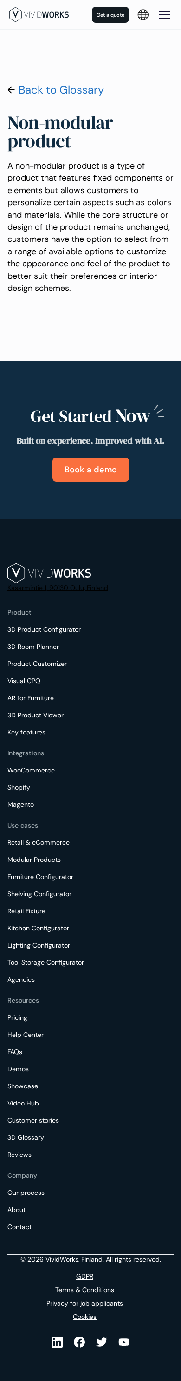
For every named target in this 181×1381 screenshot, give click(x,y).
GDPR (84, 1276)
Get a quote (110, 15)
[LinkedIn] (57, 1342)
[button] (143, 15)
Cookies (85, 1316)
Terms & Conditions (84, 1290)
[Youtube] (101, 1342)
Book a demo (91, 469)
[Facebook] (79, 1342)
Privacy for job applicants (84, 1303)
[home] (39, 14)
